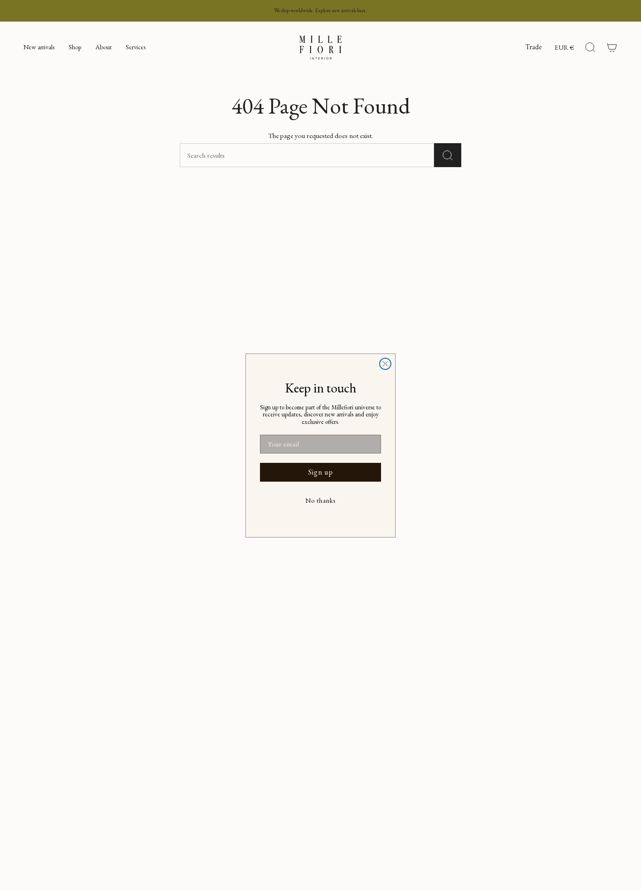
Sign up (320, 472)
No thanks (320, 500)
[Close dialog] (385, 363)
